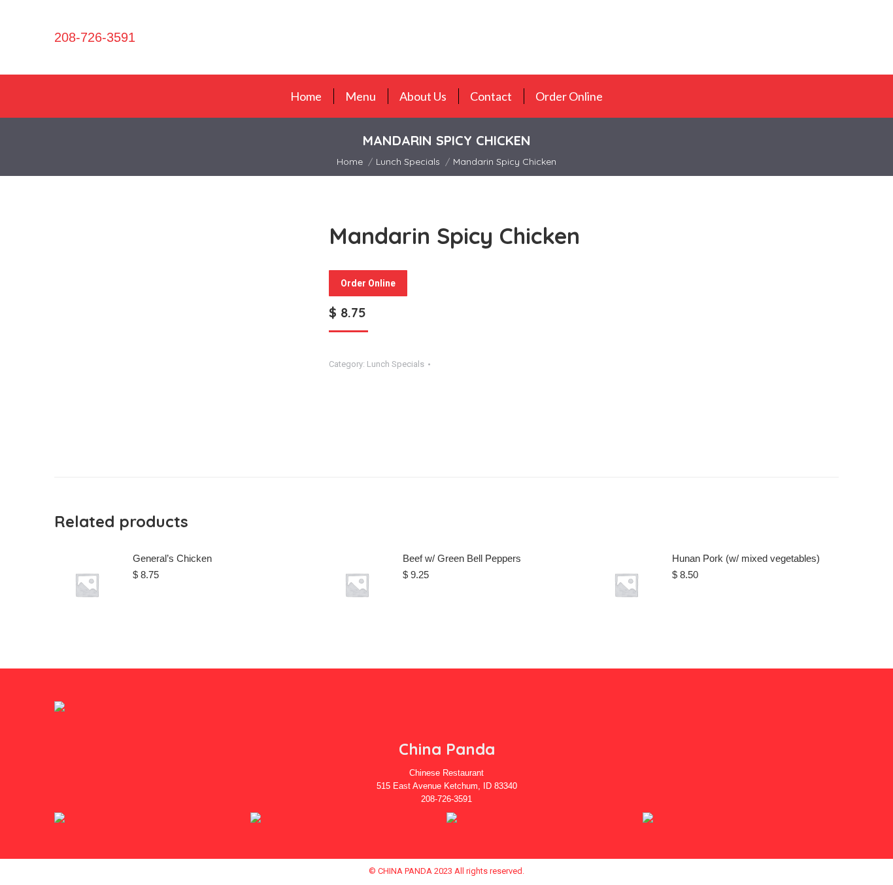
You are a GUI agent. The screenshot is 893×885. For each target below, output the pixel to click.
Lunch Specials (395, 364)
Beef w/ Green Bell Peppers (462, 558)
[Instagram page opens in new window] (843, 37)
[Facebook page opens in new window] (823, 37)
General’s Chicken (172, 558)
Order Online (368, 283)
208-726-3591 (94, 37)
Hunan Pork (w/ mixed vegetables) (746, 558)
